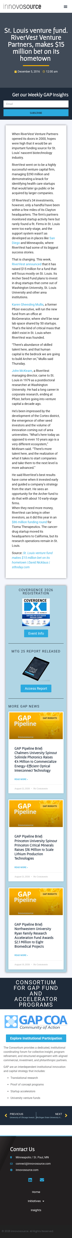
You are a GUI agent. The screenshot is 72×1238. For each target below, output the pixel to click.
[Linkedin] (30, 1180)
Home (36, 1192)
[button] (66, 6)
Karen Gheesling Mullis (28, 304)
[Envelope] (42, 1180)
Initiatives (34, 1201)
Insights (36, 1210)
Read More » (21, 779)
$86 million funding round (29, 522)
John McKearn (22, 371)
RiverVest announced (26, 264)
